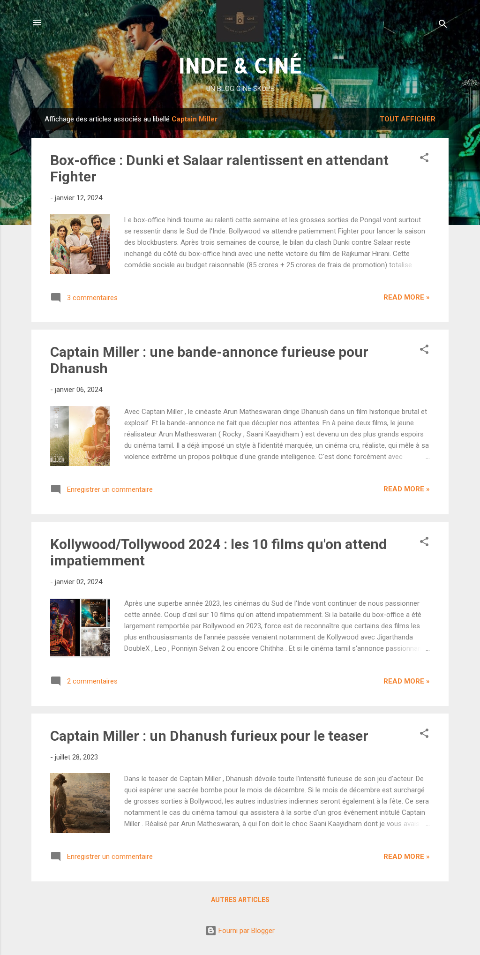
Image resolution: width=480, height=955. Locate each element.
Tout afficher (407, 119)
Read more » (406, 297)
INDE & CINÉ (240, 65)
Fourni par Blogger (246, 930)
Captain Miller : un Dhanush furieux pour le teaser (209, 736)
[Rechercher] (443, 25)
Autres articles (240, 899)
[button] (424, 159)
